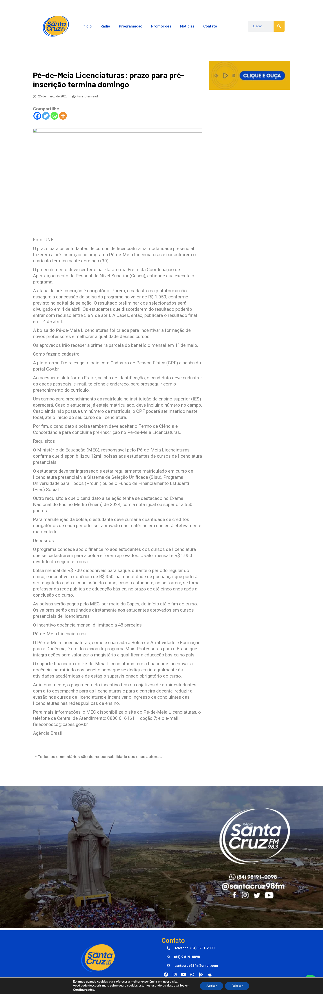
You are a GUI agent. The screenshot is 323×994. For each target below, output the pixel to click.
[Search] (279, 26)
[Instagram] (174, 974)
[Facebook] (37, 116)
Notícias (187, 26)
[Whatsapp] (54, 116)
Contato (210, 26)
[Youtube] (183, 974)
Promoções (161, 26)
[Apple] (209, 974)
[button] (191, 948)
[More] (63, 116)
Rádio (105, 26)
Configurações (83, 990)
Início (87, 26)
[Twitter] (46, 116)
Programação (130, 26)
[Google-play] (201, 974)
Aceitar (212, 986)
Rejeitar (237, 986)
